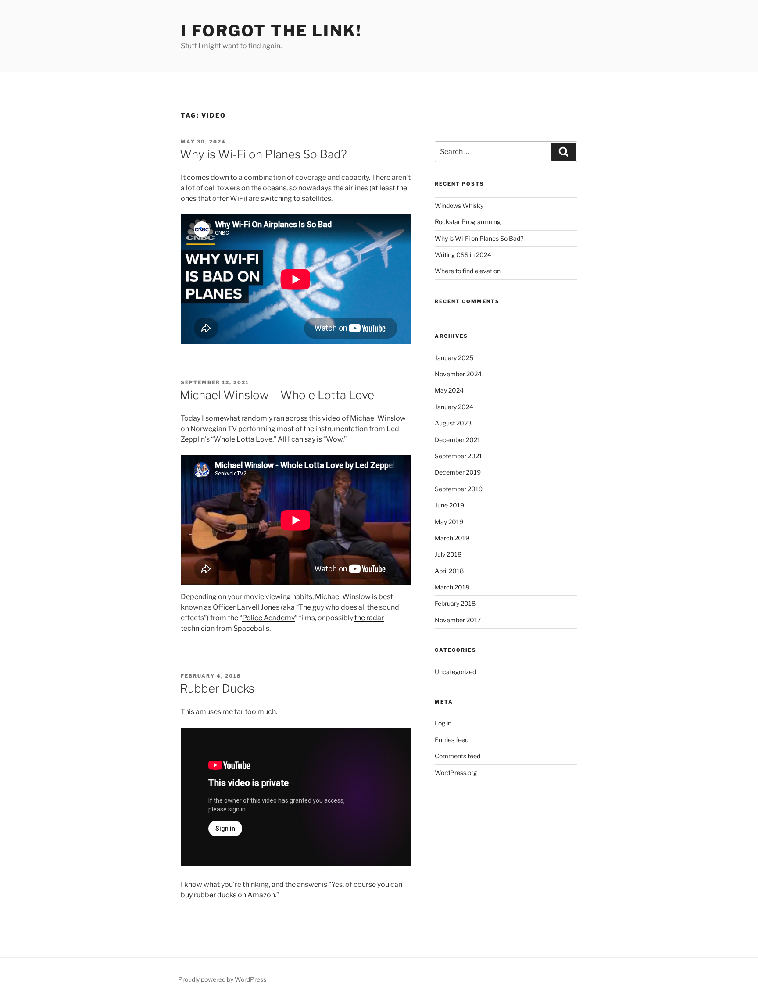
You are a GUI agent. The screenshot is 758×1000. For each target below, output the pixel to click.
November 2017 (458, 620)
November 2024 (458, 374)
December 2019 (458, 472)
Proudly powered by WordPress (222, 979)
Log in (443, 723)
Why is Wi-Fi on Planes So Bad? (263, 154)
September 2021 (458, 456)
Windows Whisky (459, 205)
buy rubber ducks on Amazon (228, 895)
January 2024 (454, 407)
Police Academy (268, 618)
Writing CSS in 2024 (463, 254)
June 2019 (449, 505)
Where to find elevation (468, 271)
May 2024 (449, 390)
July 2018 (448, 554)
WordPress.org (456, 772)
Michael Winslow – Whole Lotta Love (277, 395)
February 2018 (455, 603)
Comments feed (457, 756)
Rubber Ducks (217, 688)
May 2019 (449, 521)
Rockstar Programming (468, 221)
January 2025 (454, 357)
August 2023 (453, 423)
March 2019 (452, 538)
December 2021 (457, 439)
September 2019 (459, 489)
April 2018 (449, 571)
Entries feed (451, 739)
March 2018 (452, 587)
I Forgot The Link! (271, 30)
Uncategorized (455, 671)
